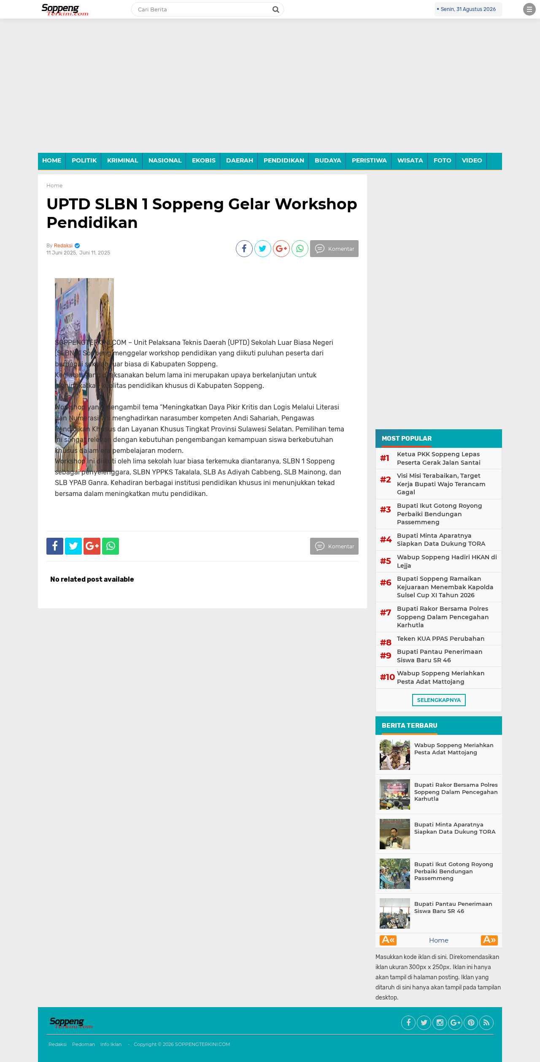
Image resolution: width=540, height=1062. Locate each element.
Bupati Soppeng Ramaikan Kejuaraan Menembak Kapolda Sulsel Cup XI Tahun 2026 (445, 587)
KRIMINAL (122, 160)
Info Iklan (111, 1044)
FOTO (442, 160)
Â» (489, 940)
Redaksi (58, 1044)
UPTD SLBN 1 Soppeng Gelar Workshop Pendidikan (201, 213)
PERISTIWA (369, 160)
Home (54, 185)
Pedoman (83, 1044)
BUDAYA (328, 160)
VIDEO (472, 160)
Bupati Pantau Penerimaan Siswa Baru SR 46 (440, 656)
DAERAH (239, 160)
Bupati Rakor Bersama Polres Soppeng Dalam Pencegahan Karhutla (443, 617)
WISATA (410, 160)
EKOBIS (204, 160)
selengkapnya (439, 700)
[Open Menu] (529, 9)
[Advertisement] (270, 92)
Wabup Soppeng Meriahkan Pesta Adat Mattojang (441, 677)
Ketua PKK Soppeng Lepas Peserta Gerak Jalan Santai (439, 458)
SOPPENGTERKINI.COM (202, 1044)
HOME (51, 160)
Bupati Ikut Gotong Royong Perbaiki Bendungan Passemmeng (439, 514)
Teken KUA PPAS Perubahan (441, 638)
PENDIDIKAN (284, 160)
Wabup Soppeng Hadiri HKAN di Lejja (447, 561)
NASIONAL (164, 160)
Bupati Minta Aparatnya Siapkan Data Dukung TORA (441, 540)
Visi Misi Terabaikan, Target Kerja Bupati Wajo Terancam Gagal (441, 484)
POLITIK (84, 160)
